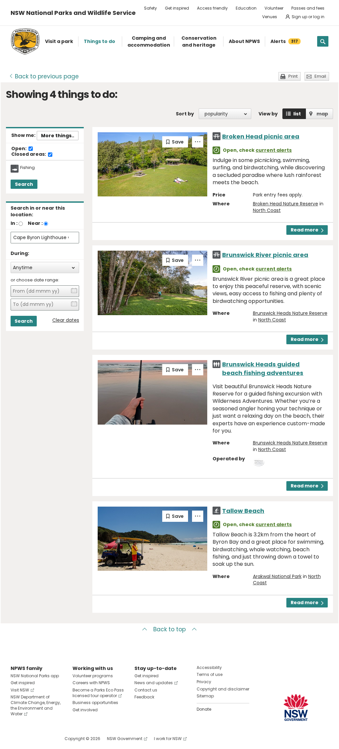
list (297, 113)
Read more (304, 230)
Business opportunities (95, 702)
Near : (35, 223)
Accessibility (209, 667)
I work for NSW (168, 738)
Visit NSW (20, 690)
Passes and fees (307, 8)
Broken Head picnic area (260, 136)
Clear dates (65, 320)
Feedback (144, 697)
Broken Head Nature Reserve (285, 203)
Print (293, 76)
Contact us (145, 690)
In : (14, 223)
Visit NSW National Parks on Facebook (17, 738)
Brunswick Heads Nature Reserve (290, 313)
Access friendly (212, 8)
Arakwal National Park (277, 576)
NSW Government (124, 738)
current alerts (274, 150)
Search (24, 184)
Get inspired (177, 8)
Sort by (185, 113)
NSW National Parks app (35, 676)
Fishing (27, 168)
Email (320, 76)
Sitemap (205, 696)
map (322, 113)
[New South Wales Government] (296, 707)
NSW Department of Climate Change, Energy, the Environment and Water (36, 705)
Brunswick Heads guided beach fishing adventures (262, 368)
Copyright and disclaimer (223, 689)
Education (246, 8)
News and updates (153, 683)
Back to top (169, 629)
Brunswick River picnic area (265, 255)
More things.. (57, 135)
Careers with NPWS (91, 683)
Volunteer (274, 8)
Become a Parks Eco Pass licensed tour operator (98, 692)
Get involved (85, 710)
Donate (204, 709)
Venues (269, 17)
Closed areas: (29, 154)
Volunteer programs (93, 676)
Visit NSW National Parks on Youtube (45, 738)
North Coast (267, 210)
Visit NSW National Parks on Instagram (31, 738)
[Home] (25, 41)
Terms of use (209, 674)
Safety (150, 8)
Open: (19, 149)
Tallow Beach (243, 511)
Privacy (204, 682)
